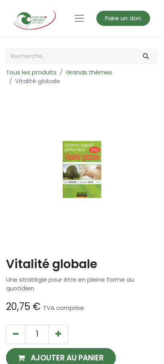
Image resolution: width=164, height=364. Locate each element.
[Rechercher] (146, 56)
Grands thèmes (89, 72)
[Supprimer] (15, 334)
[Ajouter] (58, 334)
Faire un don (123, 18)
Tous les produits (31, 72)
